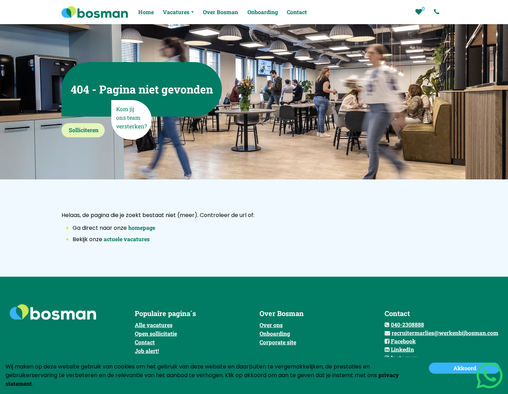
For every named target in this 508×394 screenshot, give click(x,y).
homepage (141, 227)
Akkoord (464, 368)
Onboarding (275, 333)
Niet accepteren (464, 382)
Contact (145, 342)
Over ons (271, 324)
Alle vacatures (153, 324)
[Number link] (438, 12)
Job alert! (147, 350)
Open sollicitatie (156, 333)
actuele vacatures (127, 239)
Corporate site (278, 342)
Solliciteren (83, 130)
